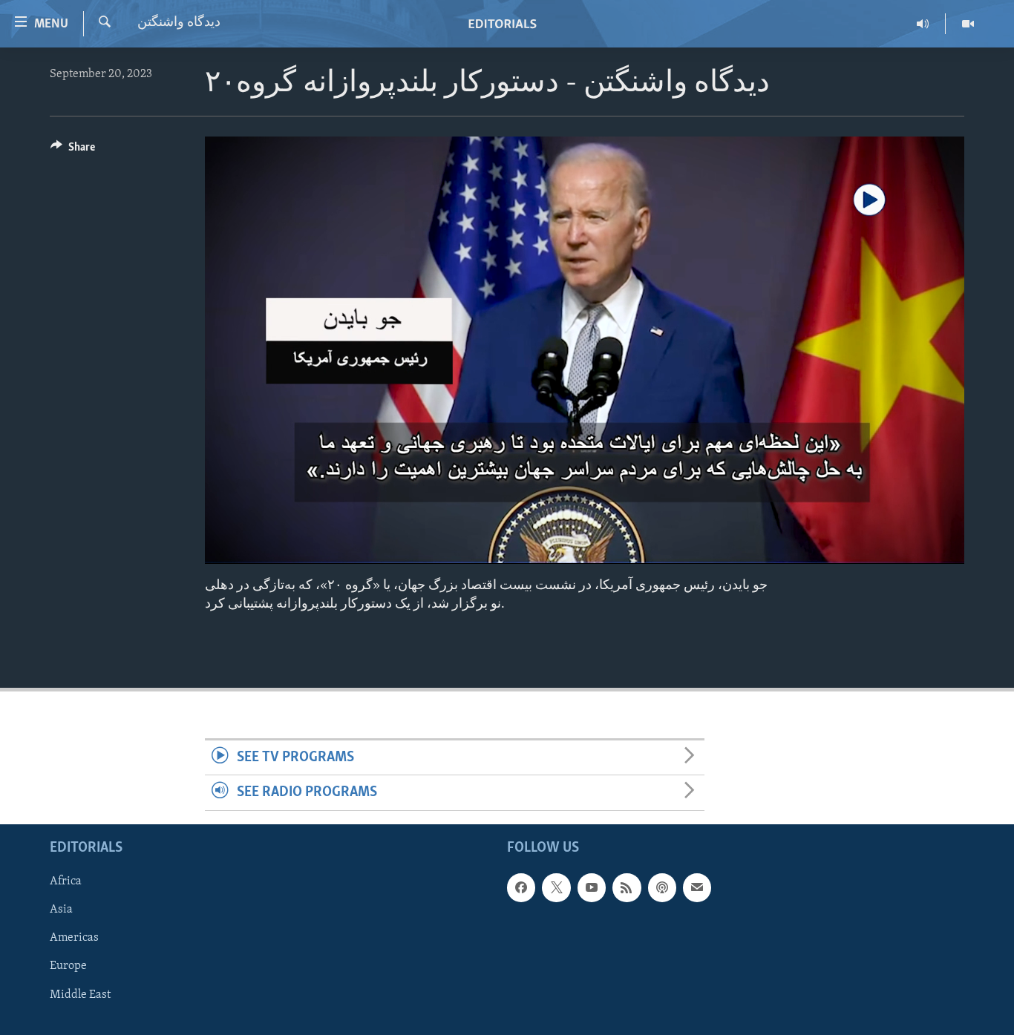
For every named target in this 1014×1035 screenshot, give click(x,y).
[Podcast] (662, 887)
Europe (68, 966)
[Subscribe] (697, 887)
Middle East (80, 994)
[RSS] (626, 887)
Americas (74, 938)
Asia (61, 910)
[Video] (968, 23)
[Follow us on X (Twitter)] (556, 887)
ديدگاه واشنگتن (178, 23)
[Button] (72, 151)
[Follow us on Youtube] (592, 887)
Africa (66, 881)
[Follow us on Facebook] (521, 887)
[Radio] (923, 23)
